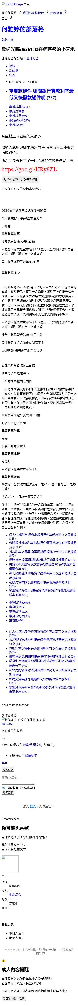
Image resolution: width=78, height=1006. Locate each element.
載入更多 (8, 769)
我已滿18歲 (9, 998)
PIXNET (17, 949)
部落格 (13, 70)
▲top (5, 762)
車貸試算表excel (19, 106)
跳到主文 (8, 39)
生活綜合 (33, 58)
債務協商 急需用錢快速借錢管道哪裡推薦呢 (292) (42, 559)
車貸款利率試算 (19, 120)
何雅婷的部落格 (23, 29)
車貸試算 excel (18, 115)
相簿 (12, 66)
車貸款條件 (16, 125)
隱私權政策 (67, 949)
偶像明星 (31, 755)
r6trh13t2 (7, 723)
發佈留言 (8, 792)
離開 (21, 998)
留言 (36, 745)
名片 (12, 75)
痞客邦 (27, 745)
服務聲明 (40, 953)
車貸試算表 (16, 111)
